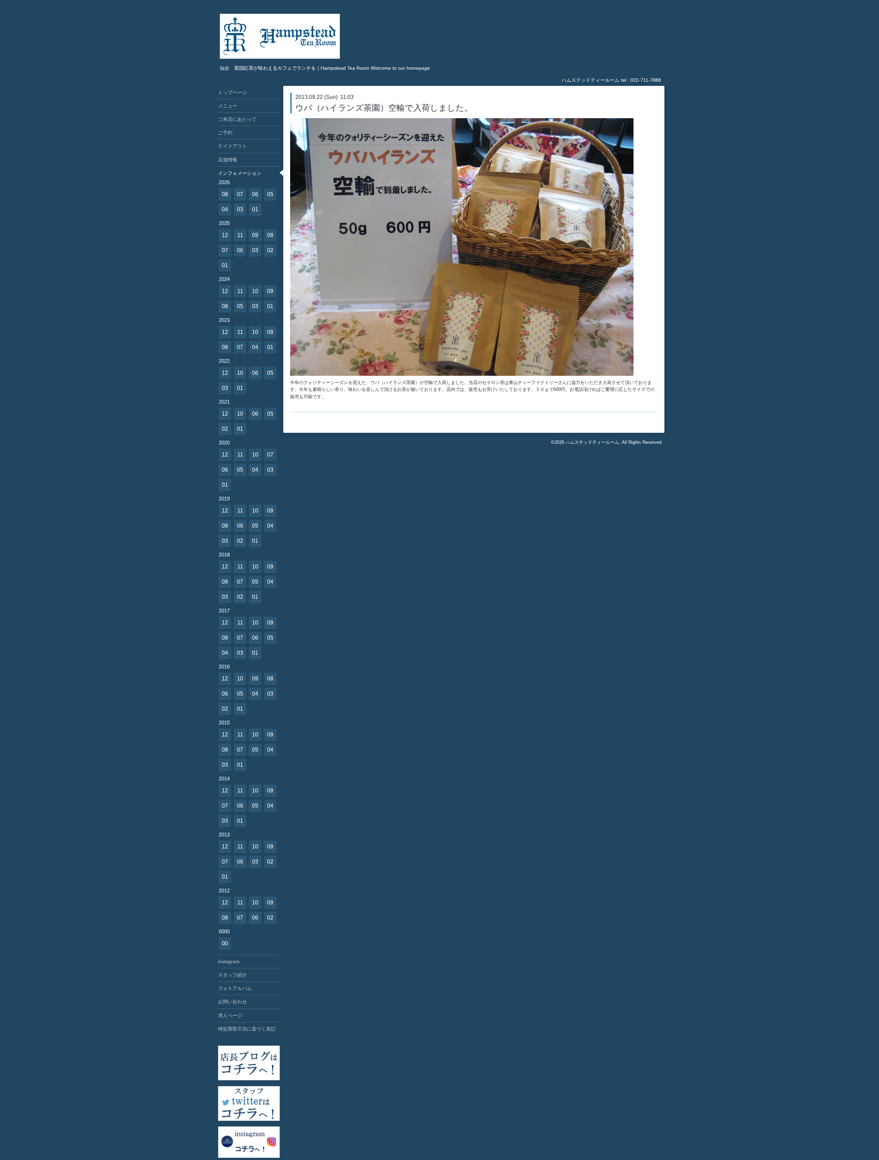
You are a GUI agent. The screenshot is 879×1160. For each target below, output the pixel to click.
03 (240, 209)
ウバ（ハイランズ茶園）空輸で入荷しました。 (383, 107)
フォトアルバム (235, 988)
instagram (229, 961)
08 (225, 194)
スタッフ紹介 (232, 975)
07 (240, 194)
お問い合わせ (232, 1001)
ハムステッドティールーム (592, 442)
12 (225, 235)
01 (255, 209)
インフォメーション (239, 173)
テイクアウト (232, 146)
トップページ (232, 92)
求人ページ (230, 1015)
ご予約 (225, 132)
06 (255, 194)
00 (225, 943)
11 (240, 235)
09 (255, 235)
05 (270, 194)
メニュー (227, 106)
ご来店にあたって (237, 119)
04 (225, 209)
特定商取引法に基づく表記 (247, 1029)
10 (255, 291)
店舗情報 (227, 159)
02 (270, 250)
